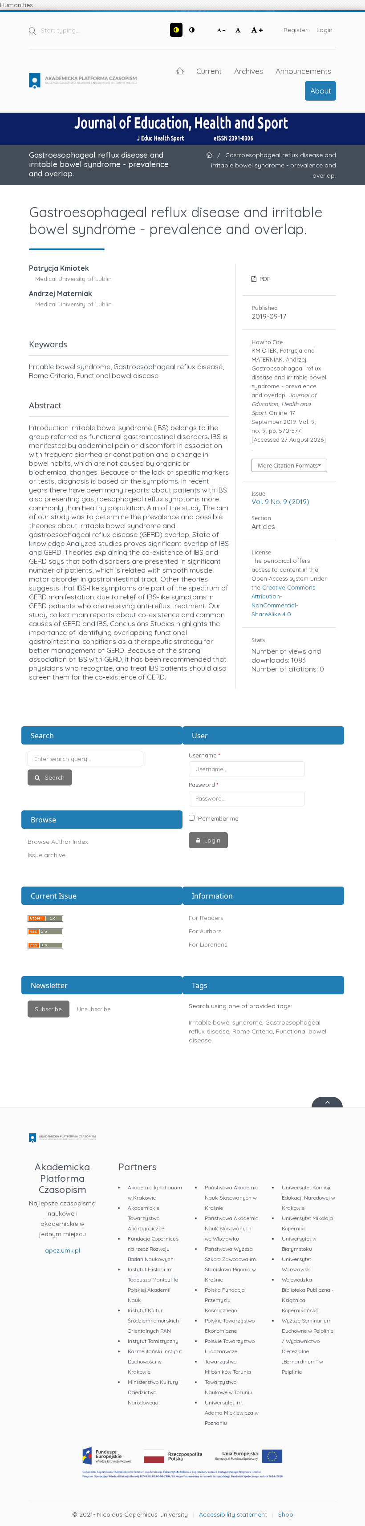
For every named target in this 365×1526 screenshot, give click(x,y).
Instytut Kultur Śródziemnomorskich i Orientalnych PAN (155, 1320)
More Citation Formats (288, 465)
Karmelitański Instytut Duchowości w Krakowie (155, 1361)
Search (54, 777)
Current (209, 71)
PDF (264, 278)
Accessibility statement (233, 1514)
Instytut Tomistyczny (153, 1341)
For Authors (205, 931)
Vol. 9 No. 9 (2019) (280, 501)
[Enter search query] (102, 758)
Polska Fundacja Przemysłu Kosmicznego (225, 1300)
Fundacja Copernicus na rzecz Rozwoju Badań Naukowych (153, 1248)
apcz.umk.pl (62, 1250)
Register (296, 30)
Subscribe (48, 1009)
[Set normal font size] (238, 30)
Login (324, 30)
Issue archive (46, 855)
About (320, 90)
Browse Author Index (58, 842)
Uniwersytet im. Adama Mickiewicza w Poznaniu (232, 1412)
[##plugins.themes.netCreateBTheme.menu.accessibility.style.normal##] (192, 30)
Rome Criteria (252, 1031)
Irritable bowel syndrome (225, 1022)
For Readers (206, 917)
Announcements (303, 71)
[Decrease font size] (221, 30)
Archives (248, 71)
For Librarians (208, 944)
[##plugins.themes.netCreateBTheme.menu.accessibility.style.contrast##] (176, 30)
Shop (285, 1514)
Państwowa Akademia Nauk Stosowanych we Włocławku (232, 1228)
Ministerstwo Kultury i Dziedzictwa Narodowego (154, 1392)
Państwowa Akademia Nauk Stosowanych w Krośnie (232, 1197)
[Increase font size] (256, 30)
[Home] (83, 81)
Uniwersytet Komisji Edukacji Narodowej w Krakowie (308, 1197)
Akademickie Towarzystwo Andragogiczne (146, 1218)
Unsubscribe (94, 1009)
